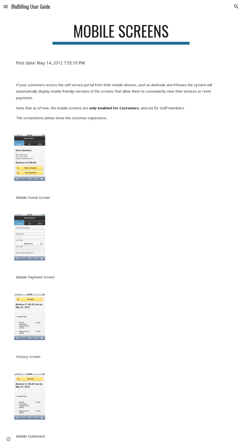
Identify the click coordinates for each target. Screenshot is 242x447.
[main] (121, 33)
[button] (5, 6)
